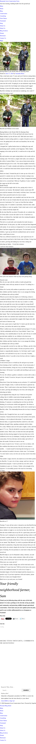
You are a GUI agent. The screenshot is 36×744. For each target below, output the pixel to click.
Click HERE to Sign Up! (8, 701)
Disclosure (3, 35)
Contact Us (3, 38)
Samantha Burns (19, 73)
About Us (2, 26)
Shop (1, 23)
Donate (2, 33)
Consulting (3, 16)
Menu (1, 6)
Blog (1, 11)
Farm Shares (3, 18)
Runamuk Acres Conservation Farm (9, 1)
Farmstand (3, 21)
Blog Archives (4, 30)
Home (1, 8)
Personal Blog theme (5, 705)
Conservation (3, 13)
